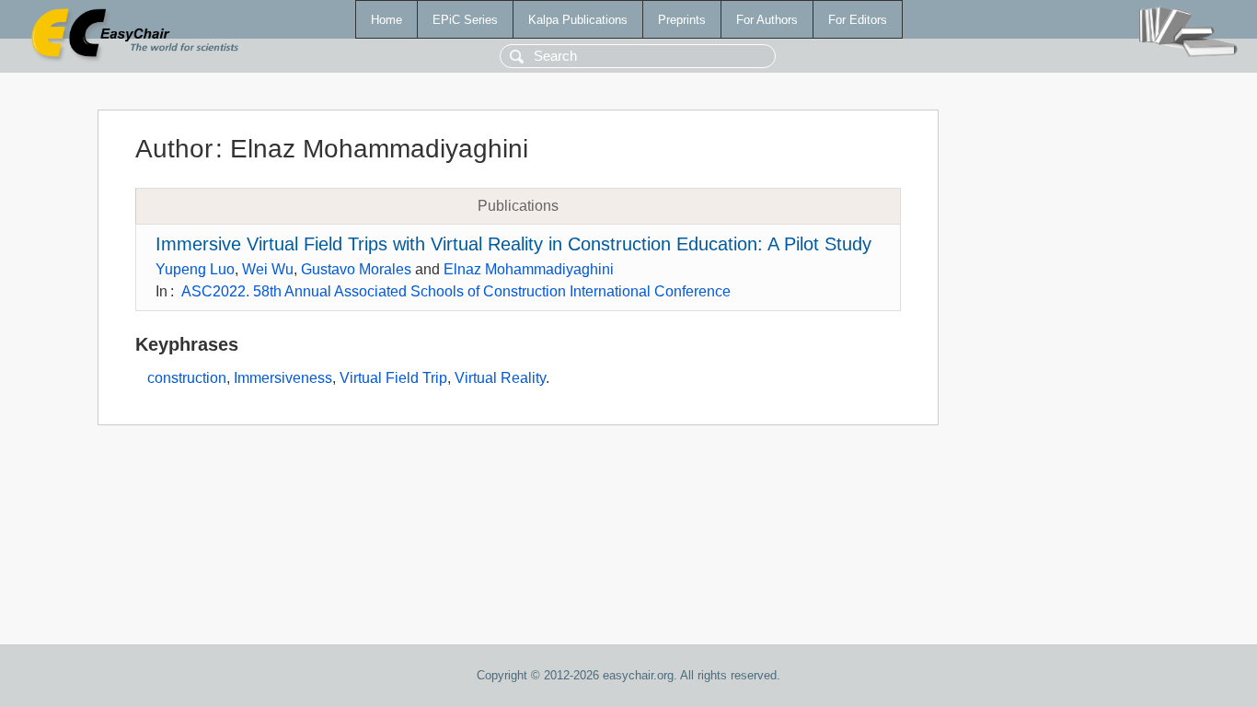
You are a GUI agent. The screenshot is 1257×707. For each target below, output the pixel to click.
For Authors (767, 20)
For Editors (857, 20)
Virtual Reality (500, 378)
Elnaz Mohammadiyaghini (529, 269)
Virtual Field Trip (393, 378)
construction (186, 378)
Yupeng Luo (195, 269)
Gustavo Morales (356, 269)
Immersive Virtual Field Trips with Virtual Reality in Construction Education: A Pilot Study (513, 244)
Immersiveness (283, 378)
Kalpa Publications (578, 20)
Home (386, 20)
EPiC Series (465, 20)
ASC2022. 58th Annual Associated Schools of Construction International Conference (456, 291)
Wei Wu (268, 269)
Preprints (682, 20)
